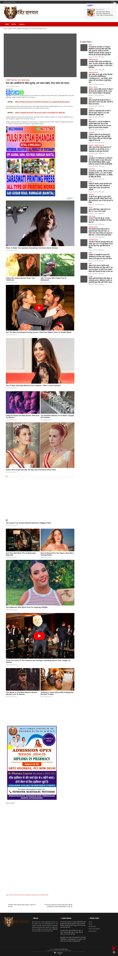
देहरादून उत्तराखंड (44, 895)
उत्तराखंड (23, 80)
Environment (92, 926)
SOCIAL (13, 24)
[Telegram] (17, 92)
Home (90, 922)
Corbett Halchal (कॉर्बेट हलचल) (61, 949)
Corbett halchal (13, 895)
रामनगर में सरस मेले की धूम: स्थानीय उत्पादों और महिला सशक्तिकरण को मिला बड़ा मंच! (100, 220)
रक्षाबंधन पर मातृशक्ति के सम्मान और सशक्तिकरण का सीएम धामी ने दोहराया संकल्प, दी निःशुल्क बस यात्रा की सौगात (100, 257)
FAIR (90, 216)
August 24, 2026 (93, 224)
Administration (93, 59)
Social (95, 87)
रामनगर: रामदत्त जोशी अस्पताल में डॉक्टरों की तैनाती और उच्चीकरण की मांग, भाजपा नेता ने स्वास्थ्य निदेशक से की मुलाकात (100, 91)
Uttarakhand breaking (24, 895)
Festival (91, 109)
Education (92, 169)
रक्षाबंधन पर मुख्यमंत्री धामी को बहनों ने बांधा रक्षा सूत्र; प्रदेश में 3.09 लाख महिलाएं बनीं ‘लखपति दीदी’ (100, 113)
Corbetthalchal (11, 80)
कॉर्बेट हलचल (101, 57)
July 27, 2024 (9, 86)
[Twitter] (13, 92)
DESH (19, 80)
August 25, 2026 (93, 166)
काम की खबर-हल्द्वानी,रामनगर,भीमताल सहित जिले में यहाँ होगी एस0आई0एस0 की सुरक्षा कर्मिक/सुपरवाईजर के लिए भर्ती (58, 905)
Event (90, 44)
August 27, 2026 (93, 57)
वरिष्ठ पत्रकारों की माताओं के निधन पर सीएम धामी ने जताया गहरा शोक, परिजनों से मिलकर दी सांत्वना (101, 102)
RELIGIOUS (91, 132)
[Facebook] (8, 92)
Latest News (86, 42)
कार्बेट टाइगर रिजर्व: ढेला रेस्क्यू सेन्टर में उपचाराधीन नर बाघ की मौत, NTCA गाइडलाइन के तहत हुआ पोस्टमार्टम (100, 149)
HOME (7, 24)
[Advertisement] (40, 712)
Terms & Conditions (94, 929)
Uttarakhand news (35, 895)
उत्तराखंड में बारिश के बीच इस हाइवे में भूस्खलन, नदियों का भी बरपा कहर (22, 905)
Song (90, 119)
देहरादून (27, 80)
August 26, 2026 (93, 106)
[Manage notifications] (114, 952)
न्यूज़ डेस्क (16, 86)
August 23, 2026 (93, 261)
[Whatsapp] (22, 92)
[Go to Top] (113, 948)
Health (91, 87)
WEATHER (91, 194)
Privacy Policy (92, 931)
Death (90, 98)
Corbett (91, 145)
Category (21, 24)
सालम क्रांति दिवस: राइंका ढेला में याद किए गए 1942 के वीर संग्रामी (99, 210)
